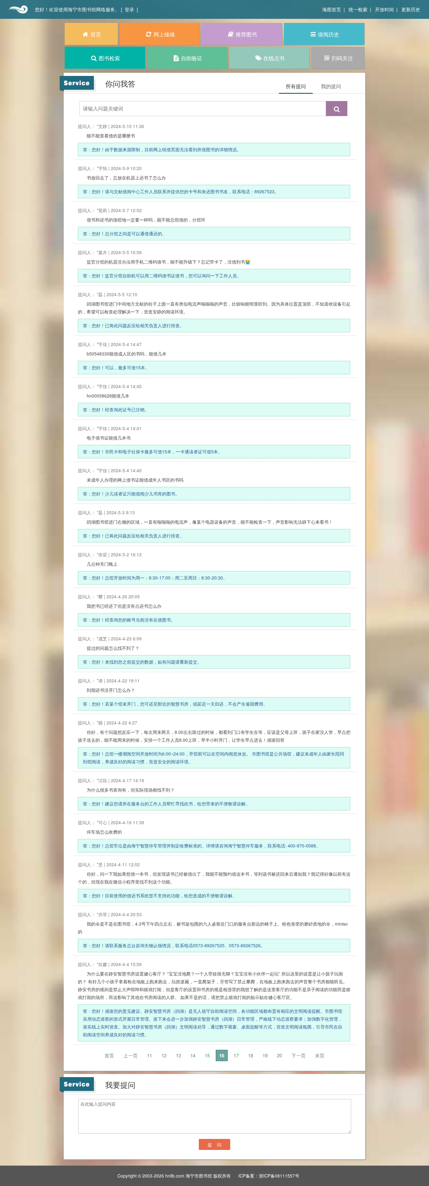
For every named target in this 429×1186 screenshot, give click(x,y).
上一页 (130, 1055)
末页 (319, 1055)
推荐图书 (246, 34)
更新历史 (410, 9)
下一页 (298, 1055)
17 (236, 1055)
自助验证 (191, 58)
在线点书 (274, 58)
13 (178, 1055)
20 (279, 1055)
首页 (17, 9)
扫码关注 (342, 58)
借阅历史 (328, 34)
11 (149, 1055)
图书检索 (109, 58)
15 (207, 1055)
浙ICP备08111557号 (279, 1176)
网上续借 (164, 34)
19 (265, 1055)
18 (250, 1055)
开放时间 (384, 9)
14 (192, 1055)
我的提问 (331, 86)
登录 (129, 9)
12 (163, 1055)
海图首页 (331, 9)
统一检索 (358, 9)
